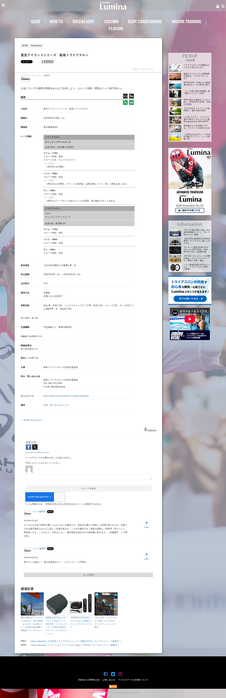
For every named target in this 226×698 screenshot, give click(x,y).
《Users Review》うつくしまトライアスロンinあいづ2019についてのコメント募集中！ (74, 645)
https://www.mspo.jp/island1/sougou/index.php (66, 396)
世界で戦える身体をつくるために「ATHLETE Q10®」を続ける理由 (197, 102)
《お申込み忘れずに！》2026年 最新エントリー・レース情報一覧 (197, 137)
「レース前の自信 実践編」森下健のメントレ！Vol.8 (197, 92)
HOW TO (56, 21)
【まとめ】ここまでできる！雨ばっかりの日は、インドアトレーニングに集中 (106, 622)
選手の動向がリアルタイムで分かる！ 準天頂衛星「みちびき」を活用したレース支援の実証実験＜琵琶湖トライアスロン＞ (32, 624)
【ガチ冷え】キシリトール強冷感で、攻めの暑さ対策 (197, 109)
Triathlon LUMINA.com (89, 680)
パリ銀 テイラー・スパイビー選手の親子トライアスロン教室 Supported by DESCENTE (197, 119)
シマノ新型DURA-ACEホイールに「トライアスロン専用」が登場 (197, 267)
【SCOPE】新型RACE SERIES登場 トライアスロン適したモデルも (197, 241)
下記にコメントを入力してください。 (43, 463)
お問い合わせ (108, 680)
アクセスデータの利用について (133, 680)
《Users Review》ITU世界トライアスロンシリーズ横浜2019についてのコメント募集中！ (75, 641)
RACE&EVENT (84, 21)
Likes (146, 526)
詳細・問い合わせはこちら (56, 405)
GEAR (35, 21)
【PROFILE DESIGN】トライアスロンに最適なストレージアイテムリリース (81, 622)
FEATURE (116, 28)
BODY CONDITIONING (145, 21)
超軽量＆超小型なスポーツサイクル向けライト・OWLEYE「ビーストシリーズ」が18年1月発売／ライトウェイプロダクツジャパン (56, 626)
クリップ (48, 62)
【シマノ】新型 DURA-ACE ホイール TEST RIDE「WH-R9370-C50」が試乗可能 (196, 249)
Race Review (36, 420)
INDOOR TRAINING (186, 21)
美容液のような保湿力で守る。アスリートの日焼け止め (197, 127)
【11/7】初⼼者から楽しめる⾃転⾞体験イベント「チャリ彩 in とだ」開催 (197, 232)
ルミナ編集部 (44, 75)
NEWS (27, 420)
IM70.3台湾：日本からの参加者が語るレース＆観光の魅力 (197, 84)
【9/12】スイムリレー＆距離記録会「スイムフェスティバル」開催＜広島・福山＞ (197, 258)
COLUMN (111, 21)
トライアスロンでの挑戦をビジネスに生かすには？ (197, 66)
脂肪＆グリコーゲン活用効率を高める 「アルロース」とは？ (197, 76)
